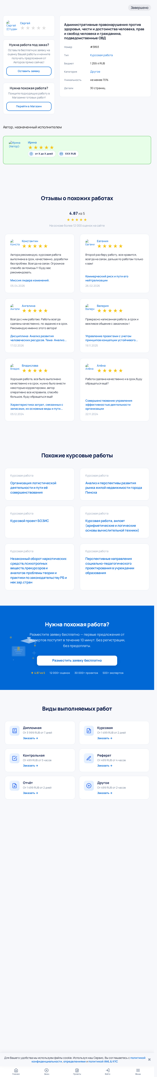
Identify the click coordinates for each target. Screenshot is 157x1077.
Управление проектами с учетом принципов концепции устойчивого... (111, 338)
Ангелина (28, 306)
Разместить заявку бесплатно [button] (77, 660)
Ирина (32, 142)
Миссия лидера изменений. (29, 280)
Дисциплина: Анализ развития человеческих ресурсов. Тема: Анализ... (38, 338)
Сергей (25, 23)
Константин (30, 241)
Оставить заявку (29, 71)
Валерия (103, 306)
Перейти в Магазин (29, 106)
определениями (74, 1061)
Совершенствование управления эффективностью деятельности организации (108, 405)
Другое (95, 71)
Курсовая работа (101, 55)
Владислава (30, 366)
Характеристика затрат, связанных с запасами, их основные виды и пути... (36, 407)
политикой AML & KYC (103, 1061)
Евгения (102, 241)
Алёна (101, 366)
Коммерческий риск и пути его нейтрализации (106, 278)
